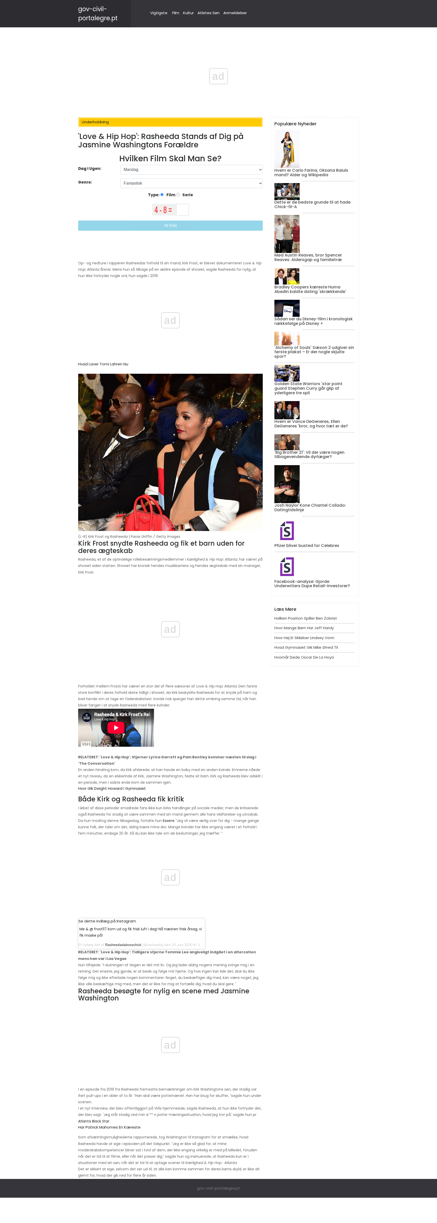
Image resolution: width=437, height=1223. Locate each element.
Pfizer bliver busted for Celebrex (306, 545)
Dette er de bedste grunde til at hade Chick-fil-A (312, 204)
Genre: (85, 182)
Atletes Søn (209, 12)
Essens (168, 820)
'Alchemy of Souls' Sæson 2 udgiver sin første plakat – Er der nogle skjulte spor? (314, 352)
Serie (187, 195)
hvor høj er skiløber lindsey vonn (304, 637)
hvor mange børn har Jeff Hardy (304, 627)
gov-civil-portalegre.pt (218, 1188)
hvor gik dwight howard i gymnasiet (112, 788)
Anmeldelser (235, 12)
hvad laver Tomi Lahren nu (103, 364)
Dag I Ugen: (89, 168)
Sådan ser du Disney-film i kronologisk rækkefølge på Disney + (313, 321)
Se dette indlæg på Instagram (107, 921)
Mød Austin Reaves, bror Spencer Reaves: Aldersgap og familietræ (308, 257)
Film (175, 12)
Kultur (188, 12)
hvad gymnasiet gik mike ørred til (306, 647)
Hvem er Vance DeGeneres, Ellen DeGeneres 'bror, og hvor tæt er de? (311, 424)
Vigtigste (158, 12)
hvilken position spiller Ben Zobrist (305, 618)
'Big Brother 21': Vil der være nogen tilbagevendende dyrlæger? (309, 454)
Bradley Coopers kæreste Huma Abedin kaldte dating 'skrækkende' (310, 289)
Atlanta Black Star (93, 1121)
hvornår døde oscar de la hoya (304, 657)
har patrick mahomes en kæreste (109, 1127)
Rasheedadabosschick (123, 945)
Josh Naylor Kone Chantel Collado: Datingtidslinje (310, 507)
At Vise (170, 225)
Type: (154, 195)
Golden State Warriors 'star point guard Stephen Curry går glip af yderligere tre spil (308, 388)
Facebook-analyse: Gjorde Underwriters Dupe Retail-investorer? (312, 584)
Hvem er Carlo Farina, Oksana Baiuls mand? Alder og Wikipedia (311, 172)
